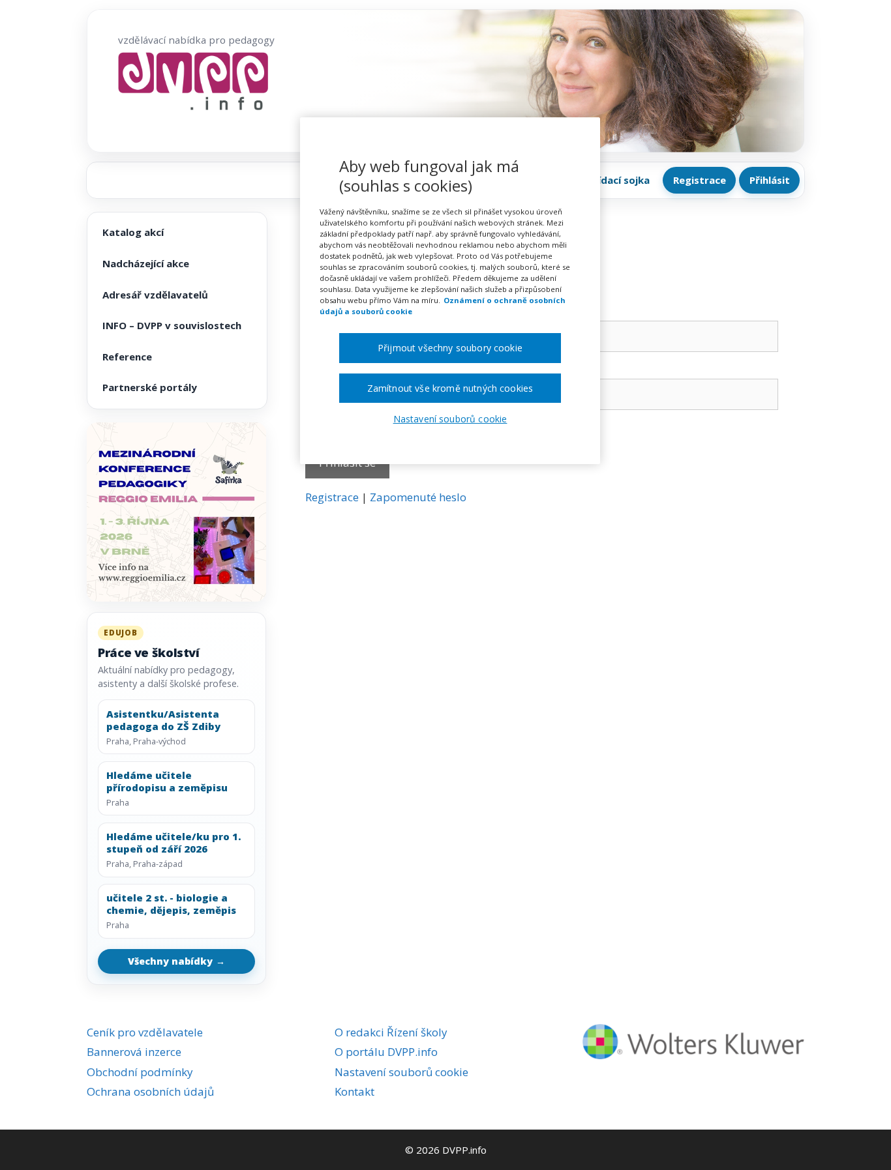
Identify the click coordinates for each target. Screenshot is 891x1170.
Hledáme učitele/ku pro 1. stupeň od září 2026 (173, 842)
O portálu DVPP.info (386, 1051)
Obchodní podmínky (140, 1071)
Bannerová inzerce (134, 1051)
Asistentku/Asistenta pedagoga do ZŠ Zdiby (163, 720)
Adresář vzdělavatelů (155, 294)
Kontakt (354, 1091)
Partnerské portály (149, 387)
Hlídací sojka (619, 179)
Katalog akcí (133, 232)
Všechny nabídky (177, 961)
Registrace (699, 179)
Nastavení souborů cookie (401, 1071)
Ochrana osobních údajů (150, 1091)
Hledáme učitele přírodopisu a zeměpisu (167, 781)
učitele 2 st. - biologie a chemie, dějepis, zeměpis (171, 904)
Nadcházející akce (145, 263)
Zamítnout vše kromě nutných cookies (450, 388)
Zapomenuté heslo (418, 497)
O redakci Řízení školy (391, 1032)
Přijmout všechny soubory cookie (450, 348)
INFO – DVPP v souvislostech (171, 325)
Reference (127, 356)
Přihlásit (769, 179)
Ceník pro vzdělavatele (145, 1032)
